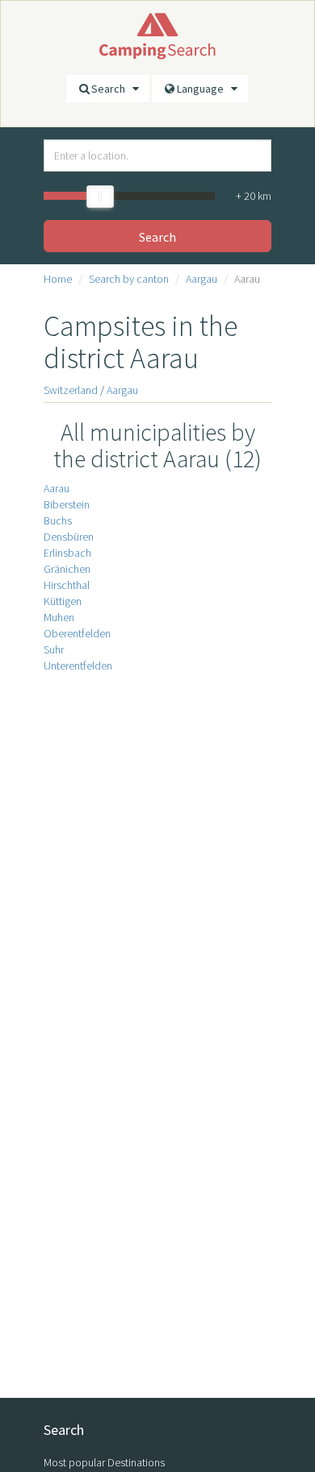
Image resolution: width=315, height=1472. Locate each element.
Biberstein (67, 504)
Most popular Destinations (104, 1462)
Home (58, 279)
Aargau (201, 279)
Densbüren (69, 536)
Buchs (58, 520)
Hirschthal (67, 585)
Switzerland (71, 390)
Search (111, 88)
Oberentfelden (77, 633)
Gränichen (67, 569)
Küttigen (63, 601)
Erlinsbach (67, 552)
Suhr (54, 649)
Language (204, 88)
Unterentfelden (78, 665)
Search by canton (129, 279)
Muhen (59, 617)
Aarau (56, 488)
